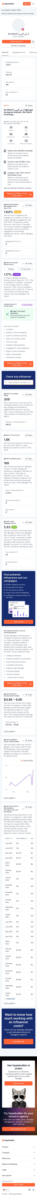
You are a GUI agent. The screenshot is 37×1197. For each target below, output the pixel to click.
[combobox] (20, 382)
